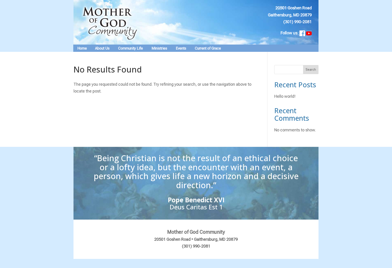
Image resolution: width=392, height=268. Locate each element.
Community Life (130, 48)
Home (82, 48)
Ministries (159, 48)
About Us (102, 48)
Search (311, 69)
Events (181, 48)
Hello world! (285, 96)
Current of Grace (208, 48)
